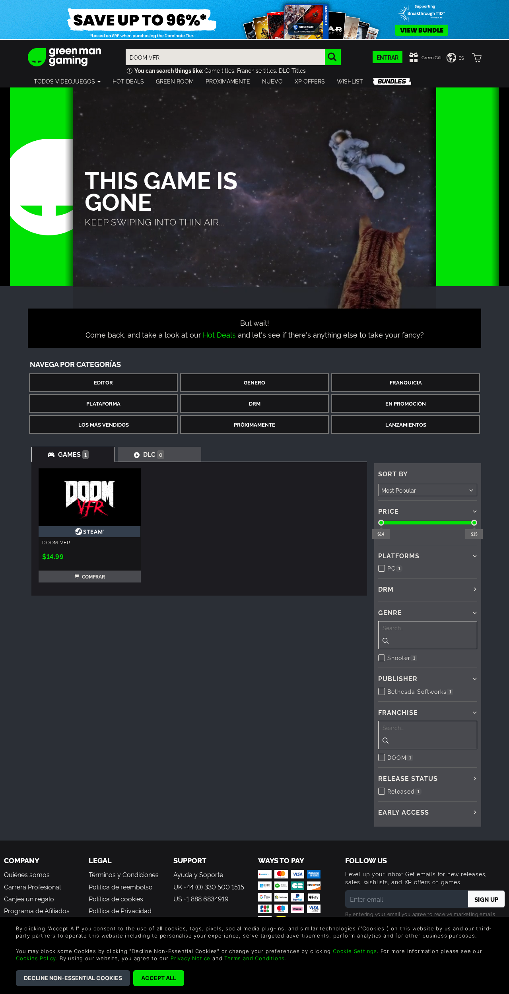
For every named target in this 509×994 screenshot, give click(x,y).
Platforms (399, 555)
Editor (103, 382)
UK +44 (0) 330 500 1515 (208, 886)
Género (254, 382)
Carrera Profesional (32, 886)
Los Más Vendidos (103, 424)
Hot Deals (219, 334)
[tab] (73, 454)
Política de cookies (116, 898)
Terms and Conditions (254, 958)
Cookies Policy (36, 958)
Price (388, 511)
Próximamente (254, 424)
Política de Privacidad (120, 910)
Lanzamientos (405, 424)
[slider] (381, 523)
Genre (390, 612)
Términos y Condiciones (124, 874)
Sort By (393, 473)
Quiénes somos (27, 874)
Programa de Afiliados (37, 910)
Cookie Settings (355, 951)
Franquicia (406, 382)
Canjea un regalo (29, 898)
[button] (67, 81)
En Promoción (405, 403)
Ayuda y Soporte (198, 874)
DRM (254, 403)
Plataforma (103, 403)
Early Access (403, 812)
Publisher (398, 678)
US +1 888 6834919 (201, 898)
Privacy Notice (190, 958)
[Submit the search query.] (385, 641)
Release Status (408, 778)
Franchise (398, 712)
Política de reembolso (121, 886)
